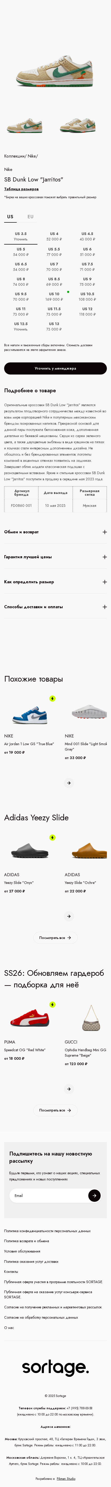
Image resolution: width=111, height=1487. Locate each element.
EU (31, 216)
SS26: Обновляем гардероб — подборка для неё (54, 978)
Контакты (11, 1271)
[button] (69, 783)
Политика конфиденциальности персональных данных (47, 1231)
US (10, 216)
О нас (9, 1327)
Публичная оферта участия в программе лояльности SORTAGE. (53, 1282)
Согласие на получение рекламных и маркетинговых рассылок (53, 1307)
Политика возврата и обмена (26, 1241)
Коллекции (14, 156)
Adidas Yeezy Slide (36, 817)
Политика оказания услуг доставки (31, 1261)
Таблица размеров (21, 189)
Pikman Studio (66, 1478)
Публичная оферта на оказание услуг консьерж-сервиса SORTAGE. (48, 1295)
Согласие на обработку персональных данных (41, 1317)
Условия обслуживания (22, 1251)
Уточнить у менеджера (55, 368)
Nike (32, 156)
